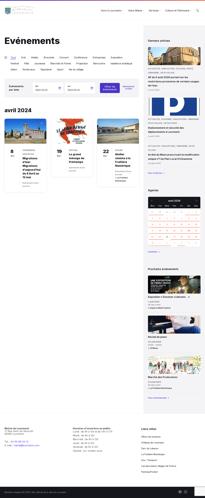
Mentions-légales (13, 492)
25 (160, 237)
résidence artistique (121, 63)
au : (69, 86)
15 (189, 224)
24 (152, 237)
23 (196, 230)
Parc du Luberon (149, 448)
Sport (60, 69)
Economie (166, 119)
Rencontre (99, 63)
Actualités (154, 69)
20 (174, 230)
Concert (64, 57)
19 (167, 230)
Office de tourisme (151, 436)
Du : (37, 86)
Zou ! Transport (149, 460)
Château (154, 348)
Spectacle (46, 69)
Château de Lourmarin (152, 442)
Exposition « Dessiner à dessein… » (169, 296)
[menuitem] (111, 10)
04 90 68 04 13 (19, 441)
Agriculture (167, 69)
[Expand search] (197, 11)
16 (196, 224)
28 (160, 212)
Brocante (49, 57)
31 (153, 243)
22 (188, 230)
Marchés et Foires (60, 63)
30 (196, 237)
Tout (13, 57)
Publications (179, 119)
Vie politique (170, 123)
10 (153, 224)
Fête (26, 63)
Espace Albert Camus (160, 308)
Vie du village (76, 69)
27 (152, 212)
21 (181, 230)
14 (181, 224)
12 (167, 224)
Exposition (116, 57)
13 (174, 224)
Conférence (80, 57)
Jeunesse (39, 63)
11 (160, 224)
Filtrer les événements (110, 88)
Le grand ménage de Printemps (76, 158)
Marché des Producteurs (163, 377)
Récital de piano (157, 336)
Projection (82, 63)
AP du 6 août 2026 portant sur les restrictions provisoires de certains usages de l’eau (173, 81)
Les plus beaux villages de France (158, 466)
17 (153, 230)
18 (160, 230)
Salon (14, 69)
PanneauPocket (149, 471)
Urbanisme (153, 73)
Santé (190, 69)
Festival (15, 63)
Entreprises (99, 57)
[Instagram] (185, 492)
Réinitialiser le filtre (128, 87)
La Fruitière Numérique (161, 388)
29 (189, 237)
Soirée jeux (28, 69)
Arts (23, 57)
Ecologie (180, 69)
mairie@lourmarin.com (26, 445)
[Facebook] (180, 492)
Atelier (34, 57)
